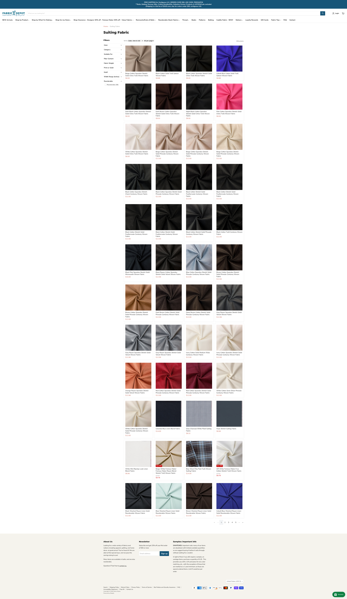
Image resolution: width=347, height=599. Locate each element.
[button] (336, 13)
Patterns (202, 20)
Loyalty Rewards (251, 20)
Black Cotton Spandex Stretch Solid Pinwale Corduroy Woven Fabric (169, 193)
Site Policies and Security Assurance (164, 587)
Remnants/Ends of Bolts (145, 20)
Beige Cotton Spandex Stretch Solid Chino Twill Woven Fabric (136, 74)
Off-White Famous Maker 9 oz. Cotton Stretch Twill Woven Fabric (228, 470)
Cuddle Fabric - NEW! (224, 20)
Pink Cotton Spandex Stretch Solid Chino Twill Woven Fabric (228, 112)
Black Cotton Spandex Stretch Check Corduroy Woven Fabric (136, 193)
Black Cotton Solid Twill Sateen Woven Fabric (167, 74)
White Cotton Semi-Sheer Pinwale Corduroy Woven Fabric (229, 392)
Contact (292, 20)
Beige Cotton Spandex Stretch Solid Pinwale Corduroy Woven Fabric (167, 154)
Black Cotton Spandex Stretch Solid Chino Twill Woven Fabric (199, 74)
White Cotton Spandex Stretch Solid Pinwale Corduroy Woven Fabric (136, 431)
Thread (185, 20)
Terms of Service (147, 587)
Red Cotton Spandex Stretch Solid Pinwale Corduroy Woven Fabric (168, 392)
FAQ (285, 20)
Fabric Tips (275, 20)
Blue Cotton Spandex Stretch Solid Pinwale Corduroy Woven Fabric (198, 273)
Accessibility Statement (110, 589)
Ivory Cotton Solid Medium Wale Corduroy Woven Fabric (198, 354)
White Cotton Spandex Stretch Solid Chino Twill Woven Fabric (136, 153)
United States (234, 581)
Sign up (164, 553)
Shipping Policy (114, 587)
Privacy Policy (135, 587)
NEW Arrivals (7, 20)
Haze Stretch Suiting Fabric (226, 429)
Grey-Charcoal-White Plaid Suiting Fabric (198, 430)
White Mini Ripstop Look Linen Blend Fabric (136, 470)
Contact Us (129, 589)
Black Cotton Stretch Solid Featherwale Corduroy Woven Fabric (197, 194)
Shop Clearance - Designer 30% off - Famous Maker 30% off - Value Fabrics (103, 20)
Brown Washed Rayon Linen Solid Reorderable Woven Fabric (198, 512)
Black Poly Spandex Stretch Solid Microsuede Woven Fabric (137, 273)
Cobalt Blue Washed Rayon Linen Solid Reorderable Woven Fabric (228, 512)
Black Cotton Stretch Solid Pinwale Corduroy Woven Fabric (198, 233)
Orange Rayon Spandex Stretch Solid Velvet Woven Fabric (136, 392)
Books (194, 20)
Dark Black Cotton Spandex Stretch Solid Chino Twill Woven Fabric (138, 112)
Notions (239, 20)
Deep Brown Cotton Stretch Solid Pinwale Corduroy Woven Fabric (198, 313)
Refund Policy (125, 587)
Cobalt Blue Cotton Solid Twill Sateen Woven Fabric (227, 74)
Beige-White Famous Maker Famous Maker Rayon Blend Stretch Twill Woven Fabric (166, 471)
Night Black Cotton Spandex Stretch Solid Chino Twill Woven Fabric (198, 113)
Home (105, 26)
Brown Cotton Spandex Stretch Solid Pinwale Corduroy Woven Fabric (227, 274)
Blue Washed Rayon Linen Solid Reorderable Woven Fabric (167, 512)
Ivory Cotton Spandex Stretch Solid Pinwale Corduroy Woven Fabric (229, 354)
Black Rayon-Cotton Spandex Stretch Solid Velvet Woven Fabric (168, 273)
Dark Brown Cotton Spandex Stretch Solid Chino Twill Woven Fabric (167, 113)
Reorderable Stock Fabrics (168, 20)
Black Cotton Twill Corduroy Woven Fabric (229, 233)
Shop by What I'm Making (42, 20)
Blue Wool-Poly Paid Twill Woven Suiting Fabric (198, 470)
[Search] (322, 13)
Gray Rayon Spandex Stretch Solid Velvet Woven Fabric (229, 313)
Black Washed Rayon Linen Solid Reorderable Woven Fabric (137, 512)
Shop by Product (21, 20)
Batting (211, 20)
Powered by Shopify (108, 593)
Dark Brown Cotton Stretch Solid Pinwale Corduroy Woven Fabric (167, 313)
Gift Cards (264, 20)
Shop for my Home (62, 20)
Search (105, 587)
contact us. (123, 566)
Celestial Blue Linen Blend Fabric (168, 429)
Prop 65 (122, 589)
